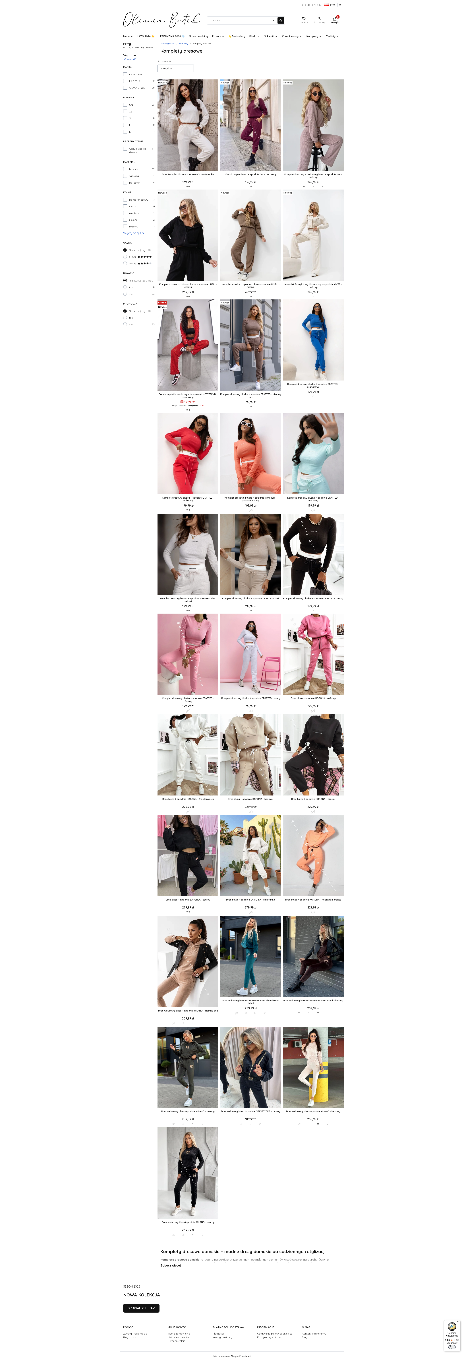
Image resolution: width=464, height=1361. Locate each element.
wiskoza (134, 176)
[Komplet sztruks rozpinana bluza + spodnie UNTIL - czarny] (188, 235)
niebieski (134, 213)
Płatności (218, 1333)
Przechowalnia (176, 1341)
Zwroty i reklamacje (135, 1333)
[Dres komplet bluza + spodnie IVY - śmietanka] (188, 125)
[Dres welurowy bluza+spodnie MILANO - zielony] (188, 1068)
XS (130, 111)
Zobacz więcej (170, 1265)
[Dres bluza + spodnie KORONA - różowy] (313, 654)
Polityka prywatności (269, 1337)
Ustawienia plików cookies (273, 1333)
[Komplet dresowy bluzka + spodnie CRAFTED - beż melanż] (188, 555)
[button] (280, 20)
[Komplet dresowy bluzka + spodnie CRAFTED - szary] (250, 654)
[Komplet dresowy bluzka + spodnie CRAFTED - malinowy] (188, 454)
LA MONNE (135, 74)
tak (131, 287)
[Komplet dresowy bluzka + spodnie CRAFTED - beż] (250, 555)
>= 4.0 (132, 263)
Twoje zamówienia (179, 1333)
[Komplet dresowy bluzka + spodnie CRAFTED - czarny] (313, 555)
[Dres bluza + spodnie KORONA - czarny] (313, 755)
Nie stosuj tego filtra (141, 250)
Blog (304, 1337)
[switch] (452, 1347)
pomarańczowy (138, 199)
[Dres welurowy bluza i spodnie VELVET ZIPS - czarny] (250, 1068)
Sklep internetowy (231, 1356)
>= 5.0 (132, 256)
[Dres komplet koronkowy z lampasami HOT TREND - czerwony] (188, 345)
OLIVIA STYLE (137, 87)
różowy (133, 226)
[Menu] (458, 1322)
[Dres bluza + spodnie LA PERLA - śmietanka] (250, 856)
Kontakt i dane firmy (314, 1333)
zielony (133, 219)
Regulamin (129, 1337)
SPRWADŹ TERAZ (141, 1308)
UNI (131, 104)
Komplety (183, 43)
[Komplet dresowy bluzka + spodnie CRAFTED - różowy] (188, 654)
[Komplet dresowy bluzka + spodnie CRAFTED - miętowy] (313, 454)
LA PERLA (134, 81)
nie (130, 294)
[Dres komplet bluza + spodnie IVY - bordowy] (250, 125)
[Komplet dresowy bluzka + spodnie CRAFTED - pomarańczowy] (250, 454)
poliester (134, 182)
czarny (133, 206)
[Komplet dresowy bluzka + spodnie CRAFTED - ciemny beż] (250, 345)
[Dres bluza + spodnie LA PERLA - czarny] (188, 856)
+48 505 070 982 (311, 4)
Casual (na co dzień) (137, 150)
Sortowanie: (165, 61)
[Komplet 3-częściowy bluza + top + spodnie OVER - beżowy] (313, 235)
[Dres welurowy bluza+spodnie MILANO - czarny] (188, 1173)
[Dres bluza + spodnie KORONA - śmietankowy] (188, 755)
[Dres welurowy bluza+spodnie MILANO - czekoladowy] (313, 957)
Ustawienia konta (178, 1337)
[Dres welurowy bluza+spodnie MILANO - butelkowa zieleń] (250, 957)
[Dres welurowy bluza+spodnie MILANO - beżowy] (313, 1068)
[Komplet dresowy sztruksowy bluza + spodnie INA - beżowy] (313, 125)
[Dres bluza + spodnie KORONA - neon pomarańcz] (313, 856)
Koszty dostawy (222, 1337)
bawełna (134, 169)
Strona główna (167, 43)
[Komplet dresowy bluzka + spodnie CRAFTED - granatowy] (313, 340)
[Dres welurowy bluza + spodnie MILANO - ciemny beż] (188, 962)
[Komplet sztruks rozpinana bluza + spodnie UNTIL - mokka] (250, 235)
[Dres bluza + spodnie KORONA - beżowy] (250, 755)
